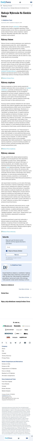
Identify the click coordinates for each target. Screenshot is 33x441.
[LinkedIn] (10, 342)
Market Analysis (6, 391)
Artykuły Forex (7, 8)
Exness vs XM (5, 366)
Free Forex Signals (7, 381)
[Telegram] (15, 342)
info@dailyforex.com (6, 395)
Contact (4, 353)
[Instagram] (30, 343)
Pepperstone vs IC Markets (9, 368)
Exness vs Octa (6, 364)
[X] (6, 342)
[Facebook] (2, 342)
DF (1, 8)
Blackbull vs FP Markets (8, 373)
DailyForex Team (16, 265)
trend (8, 167)
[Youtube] (25, 342)
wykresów (16, 26)
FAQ (3, 351)
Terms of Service (6, 355)
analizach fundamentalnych (8, 71)
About (3, 348)
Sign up (16, 254)
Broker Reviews (6, 388)
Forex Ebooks (5, 384)
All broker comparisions (8, 375)
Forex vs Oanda (6, 371)
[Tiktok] (20, 343)
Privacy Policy (5, 358)
